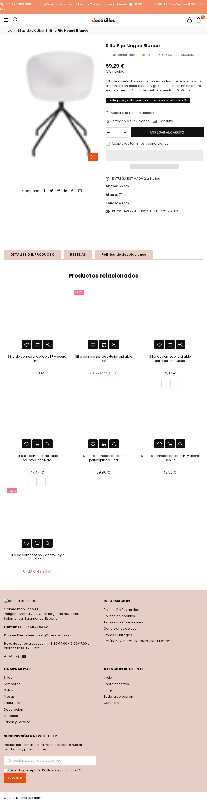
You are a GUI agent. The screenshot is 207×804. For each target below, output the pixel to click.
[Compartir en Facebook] (44, 191)
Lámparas (12, 683)
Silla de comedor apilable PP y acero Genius (170, 458)
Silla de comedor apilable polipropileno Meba (170, 358)
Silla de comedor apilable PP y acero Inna (37, 358)
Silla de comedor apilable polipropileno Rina (103, 458)
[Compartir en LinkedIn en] (66, 191)
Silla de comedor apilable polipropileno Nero (37, 458)
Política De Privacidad (121, 609)
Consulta (165, 121)
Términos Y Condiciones (123, 622)
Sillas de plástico (30, 31)
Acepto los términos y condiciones (139, 143)
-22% (12, 491)
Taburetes (12, 702)
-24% (78, 292)
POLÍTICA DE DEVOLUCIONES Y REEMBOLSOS (138, 641)
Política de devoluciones (123, 254)
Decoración (13, 709)
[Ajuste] (189, 20)
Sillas (8, 677)
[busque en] (15, 20)
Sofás (8, 690)
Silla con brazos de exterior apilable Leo (103, 358)
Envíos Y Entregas (118, 634)
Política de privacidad (60, 770)
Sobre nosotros (116, 683)
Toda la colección (118, 696)
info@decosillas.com (55, 4)
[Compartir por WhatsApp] (73, 191)
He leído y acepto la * (44, 770)
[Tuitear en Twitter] (52, 191)
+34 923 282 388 (17, 4)
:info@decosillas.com (56, 635)
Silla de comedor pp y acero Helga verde (37, 557)
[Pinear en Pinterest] (59, 191)
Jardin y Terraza (17, 722)
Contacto (111, 702)
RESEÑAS (78, 254)
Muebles (11, 715)
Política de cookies (119, 616)
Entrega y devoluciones (129, 121)
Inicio (8, 31)
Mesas (9, 696)
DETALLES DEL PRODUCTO (32, 254)
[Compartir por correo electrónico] (80, 191)
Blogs (108, 690)
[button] (154, 155)
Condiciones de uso (120, 628)
